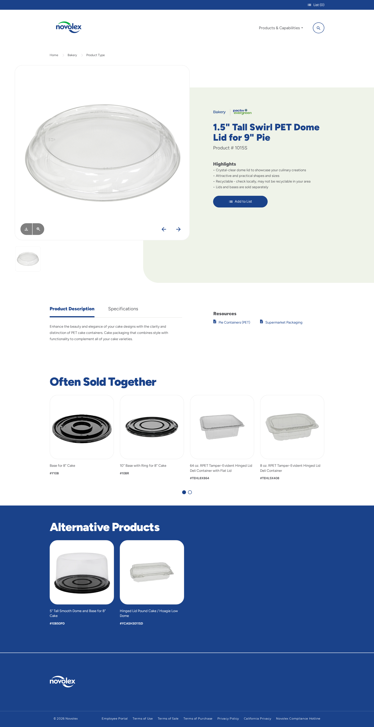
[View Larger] (38, 229)
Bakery (72, 55)
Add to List (243, 201)
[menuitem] (281, 28)
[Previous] (164, 229)
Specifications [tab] (123, 308)
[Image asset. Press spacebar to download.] (26, 229)
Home (54, 55)
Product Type (95, 55)
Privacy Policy (228, 718)
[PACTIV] (240, 111)
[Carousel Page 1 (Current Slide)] (184, 492)
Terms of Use (143, 718)
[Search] (318, 27)
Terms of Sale (168, 718)
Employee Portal (115, 718)
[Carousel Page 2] (190, 492)
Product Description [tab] (72, 308)
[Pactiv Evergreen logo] (70, 681)
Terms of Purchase (198, 718)
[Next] (178, 229)
